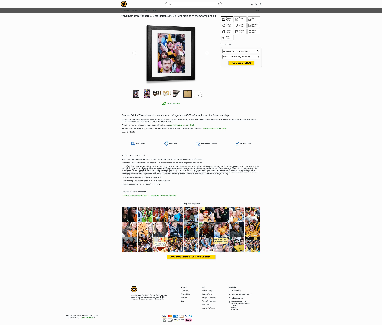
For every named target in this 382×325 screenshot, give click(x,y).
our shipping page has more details (182, 125)
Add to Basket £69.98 (241, 63)
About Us (184, 287)
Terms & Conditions (209, 301)
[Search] (219, 4)
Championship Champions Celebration (163, 196)
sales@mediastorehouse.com (241, 294)
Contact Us (232, 287)
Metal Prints (206, 305)
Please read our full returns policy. (214, 128)
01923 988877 (236, 291)
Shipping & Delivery (209, 298)
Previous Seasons (129, 196)
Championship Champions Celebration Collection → (191, 257)
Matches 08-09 (142, 196)
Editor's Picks (136, 10)
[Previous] (134, 53)
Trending (147, 10)
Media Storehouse (87, 318)
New (154, 10)
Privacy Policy (207, 291)
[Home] (132, 6)
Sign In (258, 10)
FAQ (203, 287)
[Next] (207, 53)
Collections (125, 10)
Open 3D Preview (173, 104)
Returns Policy (207, 294)
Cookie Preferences (209, 308)
